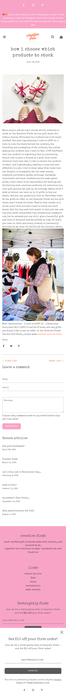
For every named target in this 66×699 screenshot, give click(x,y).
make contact (33, 590)
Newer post (55, 361)
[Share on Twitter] (11, 346)
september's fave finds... (16, 498)
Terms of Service (35, 683)
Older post (11, 361)
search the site (33, 574)
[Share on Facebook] (3, 346)
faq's (33, 578)
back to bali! (9, 485)
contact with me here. (50, 334)
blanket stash (10, 459)
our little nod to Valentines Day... (21, 472)
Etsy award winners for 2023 (18, 511)
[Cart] (61, 37)
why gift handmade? (13, 446)
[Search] (52, 37)
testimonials (33, 586)
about (33, 582)
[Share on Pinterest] (18, 346)
